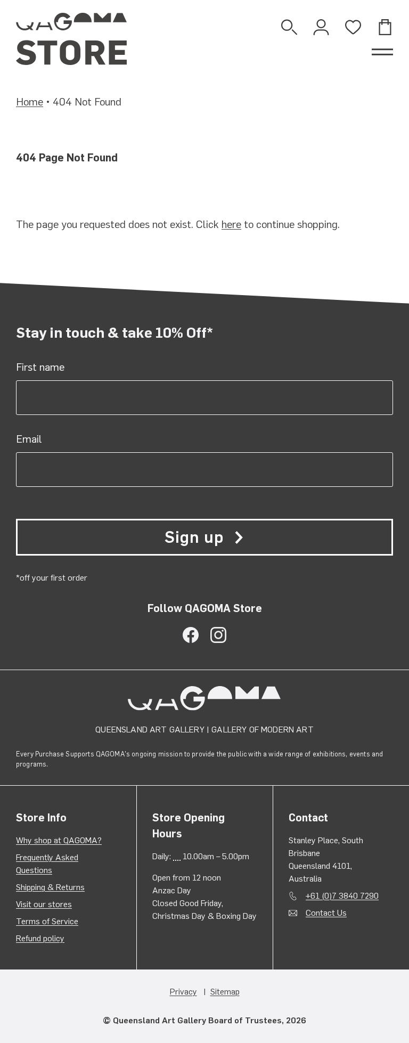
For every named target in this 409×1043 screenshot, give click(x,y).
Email (29, 439)
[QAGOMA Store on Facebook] (191, 635)
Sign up (194, 537)
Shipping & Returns (50, 887)
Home (29, 101)
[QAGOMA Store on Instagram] (218, 635)
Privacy (183, 992)
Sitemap (225, 992)
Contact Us (326, 913)
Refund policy (40, 938)
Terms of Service (47, 921)
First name (40, 367)
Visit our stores (44, 904)
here (231, 224)
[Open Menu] (382, 52)
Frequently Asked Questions (47, 863)
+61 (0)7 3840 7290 (342, 896)
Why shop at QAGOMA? (59, 840)
